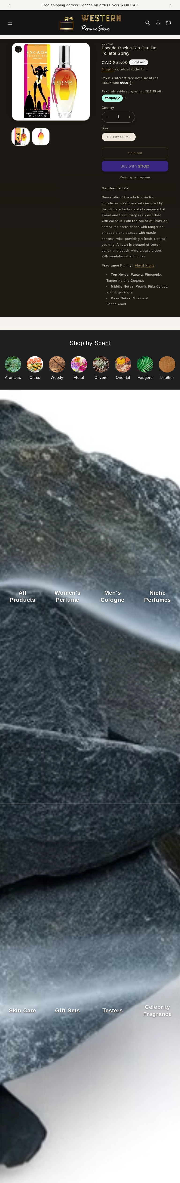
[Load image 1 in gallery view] (21, 137)
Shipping (108, 69)
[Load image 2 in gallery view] (41, 137)
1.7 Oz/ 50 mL (121, 138)
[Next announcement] (171, 5)
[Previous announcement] (9, 5)
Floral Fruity (144, 265)
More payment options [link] (135, 177)
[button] (10, 23)
